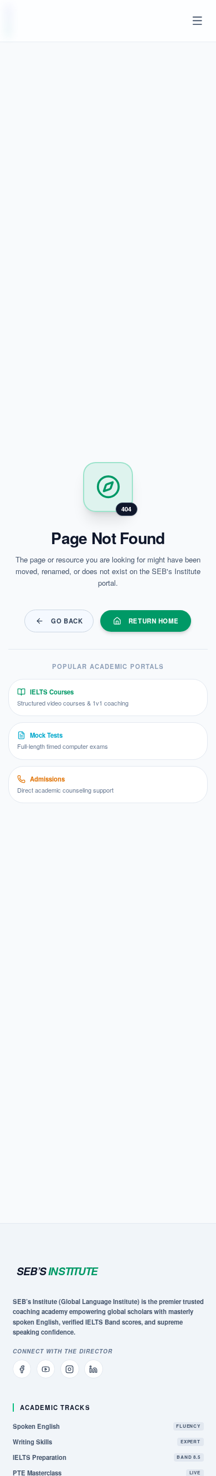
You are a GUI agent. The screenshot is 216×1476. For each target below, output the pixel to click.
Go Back (67, 620)
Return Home (153, 620)
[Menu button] (197, 21)
